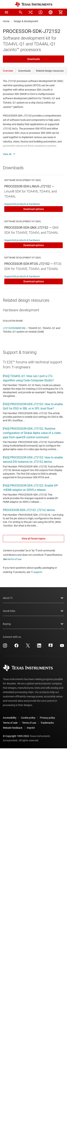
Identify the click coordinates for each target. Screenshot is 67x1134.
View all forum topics (33, 538)
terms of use (14, 559)
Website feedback (12, 727)
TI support (36, 572)
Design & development (26, 21)
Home (6, 21)
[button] (6, 12)
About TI (8, 598)
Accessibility (9, 717)
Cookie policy (28, 717)
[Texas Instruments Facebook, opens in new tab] (16, 646)
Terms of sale (10, 722)
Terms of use (29, 722)
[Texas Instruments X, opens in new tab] (28, 646)
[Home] (33, 4)
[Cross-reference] (31, 12)
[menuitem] (21, 12)
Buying (7, 623)
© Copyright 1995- (16, 736)
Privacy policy (47, 717)
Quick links (9, 610)
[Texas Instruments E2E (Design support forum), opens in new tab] (50, 646)
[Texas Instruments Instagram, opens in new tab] (5, 646)
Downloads (33, 59)
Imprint (31, 727)
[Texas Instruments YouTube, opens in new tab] (62, 646)
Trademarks (47, 722)
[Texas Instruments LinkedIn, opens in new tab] (39, 646)
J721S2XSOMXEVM (14, 328)
